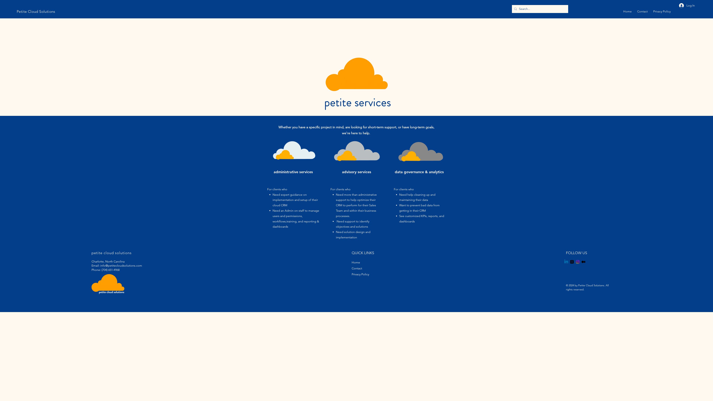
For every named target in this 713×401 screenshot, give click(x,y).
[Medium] (583, 262)
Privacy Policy (360, 274)
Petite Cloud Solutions (36, 11)
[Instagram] (577, 262)
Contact (357, 268)
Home (356, 262)
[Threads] (572, 262)
